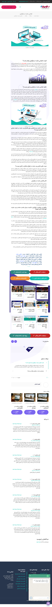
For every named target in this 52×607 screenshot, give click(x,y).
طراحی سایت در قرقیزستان (18, 407)
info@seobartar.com (23, 1)
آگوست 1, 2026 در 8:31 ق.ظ (35, 526)
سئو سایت (22, 261)
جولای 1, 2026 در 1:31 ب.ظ (35, 496)
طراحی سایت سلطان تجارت (20, 583)
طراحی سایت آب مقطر (21, 586)
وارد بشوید (38, 542)
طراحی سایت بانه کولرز (21, 588)
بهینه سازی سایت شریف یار (19, 326)
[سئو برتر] (45, 7)
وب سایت (31, 151)
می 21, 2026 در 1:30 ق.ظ (36, 470)
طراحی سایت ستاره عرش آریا (20, 574)
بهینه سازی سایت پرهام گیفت (31, 326)
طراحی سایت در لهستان (31, 407)
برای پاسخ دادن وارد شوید (17, 423)
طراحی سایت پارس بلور (19, 295)
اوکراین (36, 89)
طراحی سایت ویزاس (21, 576)
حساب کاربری (9, 1)
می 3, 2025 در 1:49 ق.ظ (36, 425)
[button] (29, 365)
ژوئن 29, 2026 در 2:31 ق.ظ (35, 480)
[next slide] (15, 341)
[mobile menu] (20, 7)
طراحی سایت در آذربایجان (44, 407)
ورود (3, 1)
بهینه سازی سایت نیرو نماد (44, 326)
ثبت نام (14, 1)
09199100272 (31, 1)
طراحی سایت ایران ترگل (21, 579)
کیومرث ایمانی (37, 384)
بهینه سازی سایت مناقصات (19, 311)
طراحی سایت (23, 63)
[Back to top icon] (45, 604)
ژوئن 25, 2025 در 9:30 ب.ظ (35, 456)
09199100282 (38, 1)
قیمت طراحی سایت (43, 573)
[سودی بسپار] (29, 349)
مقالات (26, 16)
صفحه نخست (36, 16)
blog (30, 16)
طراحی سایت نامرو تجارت (20, 581)
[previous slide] (12, 341)
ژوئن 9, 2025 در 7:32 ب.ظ (35, 440)
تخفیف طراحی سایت (8, 7)
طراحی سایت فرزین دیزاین (31, 310)
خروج (5, 1)
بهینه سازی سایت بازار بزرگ (44, 311)
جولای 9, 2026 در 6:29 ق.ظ (35, 510)
